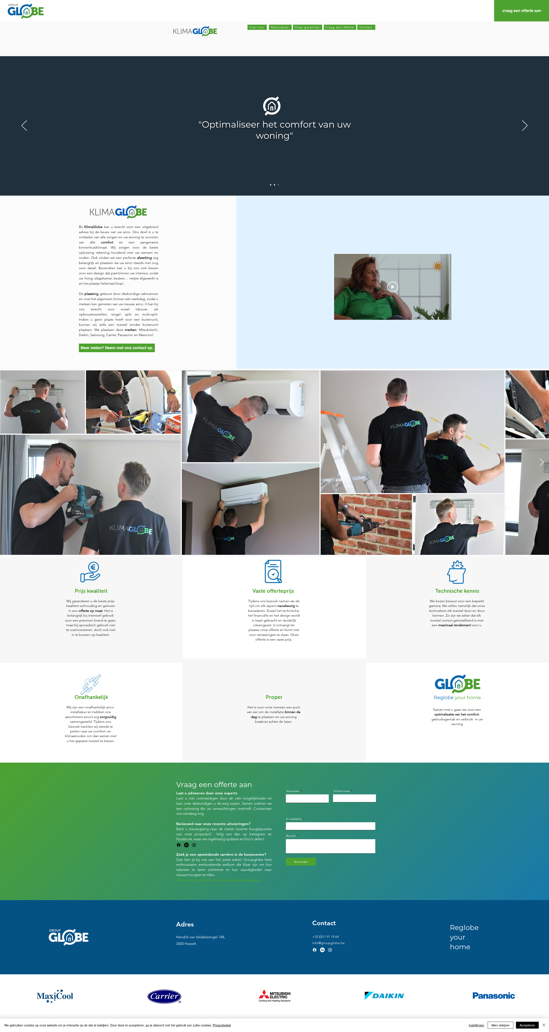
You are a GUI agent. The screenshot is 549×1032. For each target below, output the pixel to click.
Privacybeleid (222, 1025)
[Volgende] (525, 125)
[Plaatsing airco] (274, 185)
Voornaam (293, 790)
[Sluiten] (543, 1025)
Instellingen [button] (476, 1025)
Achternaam (341, 790)
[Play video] (392, 287)
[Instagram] (194, 845)
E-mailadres (294, 818)
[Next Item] (541, 462)
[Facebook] (178, 845)
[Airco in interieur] (270, 185)
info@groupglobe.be (328, 943)
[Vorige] (24, 125)
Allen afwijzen (500, 1025)
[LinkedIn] (186, 845)
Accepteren (527, 1025)
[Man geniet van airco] (278, 185)
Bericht (291, 835)
